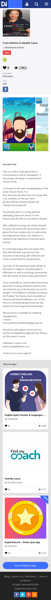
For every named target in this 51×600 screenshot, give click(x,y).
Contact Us (17, 576)
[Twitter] (22, 594)
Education (8, 76)
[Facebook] (16, 594)
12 (8, 552)
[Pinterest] (28, 594)
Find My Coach (12, 478)
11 (8, 425)
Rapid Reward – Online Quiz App (22, 542)
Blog (6, 576)
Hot (5, 83)
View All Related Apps (25, 565)
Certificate (30, 576)
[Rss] (34, 594)
